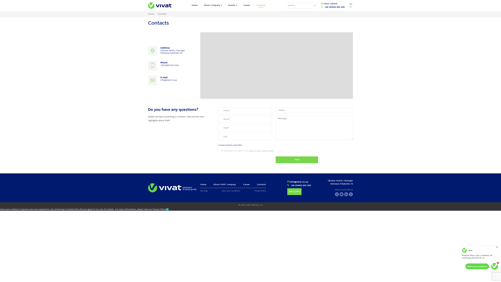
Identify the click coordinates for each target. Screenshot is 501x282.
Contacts (260, 5)
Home (195, 5)
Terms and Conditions (231, 191)
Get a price (294, 191)
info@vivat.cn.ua (168, 80)
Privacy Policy (268, 151)
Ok (167, 209)
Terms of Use (255, 151)
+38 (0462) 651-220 (334, 7)
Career (246, 5)
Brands (231, 5)
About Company (212, 5)
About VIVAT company (224, 185)
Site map (204, 191)
